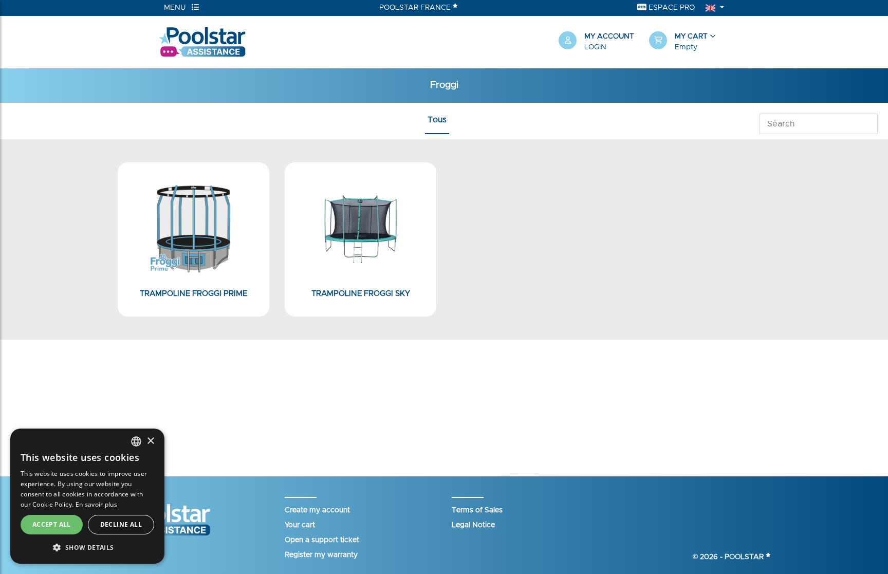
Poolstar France (416, 7)
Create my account (317, 510)
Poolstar (745, 557)
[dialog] (87, 496)
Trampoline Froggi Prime (193, 294)
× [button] (150, 441)
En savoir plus (96, 504)
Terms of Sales (477, 510)
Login (595, 47)
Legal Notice (473, 525)
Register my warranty (321, 555)
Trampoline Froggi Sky (360, 294)
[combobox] (136, 441)
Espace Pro (670, 7)
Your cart (300, 525)
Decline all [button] (121, 524)
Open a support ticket (322, 540)
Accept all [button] (51, 524)
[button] (689, 42)
